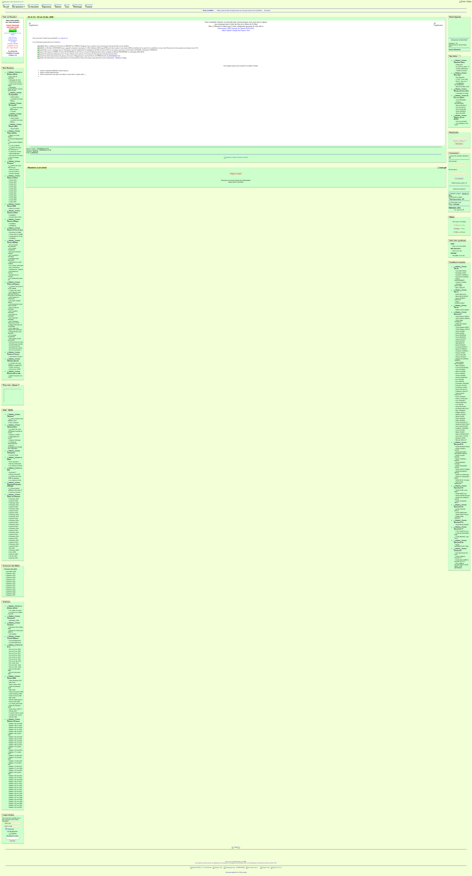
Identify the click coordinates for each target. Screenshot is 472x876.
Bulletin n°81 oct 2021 (15, 742)
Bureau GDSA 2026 (15, 463)
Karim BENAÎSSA (461, 335)
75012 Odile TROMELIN (458, 321)
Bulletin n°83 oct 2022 (15, 739)
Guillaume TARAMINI (462, 428)
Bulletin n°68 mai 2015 (15, 775)
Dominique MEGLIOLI (462, 408)
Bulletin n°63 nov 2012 (15, 785)
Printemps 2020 (14, 508)
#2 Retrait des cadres (15, 348)
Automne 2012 (13, 534)
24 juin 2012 (12, 192)
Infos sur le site (457, 251)
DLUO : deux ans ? (461, 81)
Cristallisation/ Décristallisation (459, 83)
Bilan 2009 (12, 690)
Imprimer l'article (242, 157)
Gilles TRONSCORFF (462, 434)
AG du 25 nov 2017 (15, 653)
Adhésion (10, 416)
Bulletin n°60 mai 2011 (15, 791)
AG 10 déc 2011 (14, 663)
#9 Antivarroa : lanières (16, 269)
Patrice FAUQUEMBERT (459, 279)
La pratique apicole (14, 73)
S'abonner (10, 829)
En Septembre (13, 94)
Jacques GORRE (461, 282)
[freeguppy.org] (229, 867)
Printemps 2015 (14, 524)
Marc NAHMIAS (460, 410)
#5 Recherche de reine (16, 342)
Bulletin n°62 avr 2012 (15, 787)
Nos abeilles (12, 634)
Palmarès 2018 (10, 577)
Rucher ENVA (11, 206)
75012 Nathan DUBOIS (463, 318)
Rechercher (459, 144)
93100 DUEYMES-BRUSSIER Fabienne (460, 452)
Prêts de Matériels (13, 478)
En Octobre (12, 105)
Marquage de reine (15, 80)
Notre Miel (457, 75)
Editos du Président (13, 496)
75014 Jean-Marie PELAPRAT (460, 324)
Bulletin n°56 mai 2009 (15, 799)
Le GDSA (14, 458)
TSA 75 (456, 292)
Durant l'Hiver (13, 126)
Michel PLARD (460, 416)
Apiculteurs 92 (458, 488)
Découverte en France (16, 155)
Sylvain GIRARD (461, 375)
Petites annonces (14, 367)
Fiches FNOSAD (12, 242)
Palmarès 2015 (10, 583)
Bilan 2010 (12, 682)
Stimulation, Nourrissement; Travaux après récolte (15, 89)
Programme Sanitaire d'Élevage (14, 485)
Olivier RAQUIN (460, 418)
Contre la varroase (15, 492)
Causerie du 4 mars (15, 151)
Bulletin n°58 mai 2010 (15, 795)
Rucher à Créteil (12, 212)
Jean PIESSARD (461, 100)
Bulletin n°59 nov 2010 (15, 793)
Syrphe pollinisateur (462, 68)
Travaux (12, 101)
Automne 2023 (13, 501)
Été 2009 (12, 548)
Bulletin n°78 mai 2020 (15, 750)
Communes (457, 550)
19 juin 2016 (12, 186)
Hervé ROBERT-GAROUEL (460, 298)
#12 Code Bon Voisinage (13, 318)
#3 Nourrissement (14, 346)
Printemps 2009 (14, 550)
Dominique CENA (461, 273)
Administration (12, 427)
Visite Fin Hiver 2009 (15, 695)
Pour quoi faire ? (14, 461)
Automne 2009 (13, 546)
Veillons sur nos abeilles (459, 118)
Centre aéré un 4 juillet (16, 234)
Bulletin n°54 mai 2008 (15, 803)
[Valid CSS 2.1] (276, 867)
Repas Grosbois (12, 178)
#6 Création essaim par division (14, 339)
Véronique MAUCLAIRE (458, 284)
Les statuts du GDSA (15, 465)
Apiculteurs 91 (458, 507)
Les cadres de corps (15, 610)
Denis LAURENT (461, 396)
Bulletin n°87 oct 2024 (15, 729)
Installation (12, 215)
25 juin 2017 (12, 184)
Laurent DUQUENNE (462, 367)
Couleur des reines (15, 290)
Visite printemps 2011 (15, 680)
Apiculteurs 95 (458, 542)
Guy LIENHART (460, 400)
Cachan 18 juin (13, 455)
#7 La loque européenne (12, 335)
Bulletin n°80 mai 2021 (15, 744)
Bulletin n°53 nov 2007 (15, 805)
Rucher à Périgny (12, 221)
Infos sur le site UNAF (459, 246)
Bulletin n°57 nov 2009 (15, 797)
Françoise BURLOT (462, 347)
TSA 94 (456, 268)
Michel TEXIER (460, 432)
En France (456, 221)
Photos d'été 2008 (14, 701)
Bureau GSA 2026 (14, 474)
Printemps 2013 (14, 532)
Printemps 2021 (14, 505)
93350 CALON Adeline (462, 310)
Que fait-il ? (12, 472)
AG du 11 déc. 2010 (15, 665)
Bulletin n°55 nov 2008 (15, 801)
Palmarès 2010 (10, 589)
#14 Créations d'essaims (13, 311)
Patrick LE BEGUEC (462, 398)
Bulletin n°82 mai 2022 (15, 741)
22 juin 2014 (12, 190)
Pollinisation (459, 64)
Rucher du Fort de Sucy (15, 230)
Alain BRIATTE (460, 343)
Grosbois (10, 163)
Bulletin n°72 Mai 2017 (15, 766)
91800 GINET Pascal (462, 514)
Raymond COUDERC (462, 277)
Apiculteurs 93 (458, 444)
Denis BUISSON (460, 345)
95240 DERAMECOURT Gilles (461, 545)
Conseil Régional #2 (15, 642)
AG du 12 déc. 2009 (15, 667)
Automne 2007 (13, 558)
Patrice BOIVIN (460, 341)
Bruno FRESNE (460, 373)
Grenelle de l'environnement (12, 442)
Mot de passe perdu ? (459, 183)
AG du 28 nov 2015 (15, 655)
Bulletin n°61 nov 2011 (15, 789)
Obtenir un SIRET (14, 434)
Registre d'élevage (14, 440)
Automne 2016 (13, 518)
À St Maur (463, 221)
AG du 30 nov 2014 (15, 657)
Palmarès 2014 (10, 585)
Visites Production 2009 (16, 692)
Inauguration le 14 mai (15, 236)
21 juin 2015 (12, 188)
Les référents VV (13, 149)
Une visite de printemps (12, 77)
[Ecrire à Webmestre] (455, 209)
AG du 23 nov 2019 (15, 649)
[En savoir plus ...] (252, 867)
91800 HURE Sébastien (459, 517)
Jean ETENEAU (460, 369)
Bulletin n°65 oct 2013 (15, 781)
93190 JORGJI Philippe (463, 469)
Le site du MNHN (14, 145)
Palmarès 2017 (10, 579)
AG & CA (14, 646)
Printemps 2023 (14, 503)
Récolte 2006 (13, 717)
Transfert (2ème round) (16, 713)
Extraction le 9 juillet (15, 232)
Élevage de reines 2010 (461, 91)
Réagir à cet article (236, 173)
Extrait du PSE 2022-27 (15, 490)
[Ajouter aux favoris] (458, 209)
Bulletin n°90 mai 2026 (15, 723)
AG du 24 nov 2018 (15, 651)
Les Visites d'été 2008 (15, 703)
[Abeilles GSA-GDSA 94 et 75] (12, 2)
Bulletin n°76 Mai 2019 (15, 755)
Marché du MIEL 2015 (462, 86)
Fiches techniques (13, 284)
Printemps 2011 (14, 540)
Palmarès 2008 (10, 593)
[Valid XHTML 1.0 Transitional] (201, 867)
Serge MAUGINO (461, 406)
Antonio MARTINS (461, 402)
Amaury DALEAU (461, 357)
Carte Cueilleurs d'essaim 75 (459, 557)
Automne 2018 (13, 512)
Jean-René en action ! (15, 356)
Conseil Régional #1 (15, 640)
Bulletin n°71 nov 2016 (15, 768)
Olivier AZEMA (460, 333)
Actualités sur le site (459, 255)
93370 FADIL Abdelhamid (458, 482)
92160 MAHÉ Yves (461, 493)
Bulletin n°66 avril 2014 (15, 779)
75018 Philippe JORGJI (463, 329)
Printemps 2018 (14, 514)
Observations (15, 97)
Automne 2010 (13, 542)
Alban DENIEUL (460, 365)
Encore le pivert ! (14, 171)
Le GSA (14, 469)
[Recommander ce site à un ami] (461, 209)
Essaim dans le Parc (15, 217)
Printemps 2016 (14, 520)
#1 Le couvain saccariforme (13, 245)
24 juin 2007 (12, 202)
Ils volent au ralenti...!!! (462, 66)
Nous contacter (14, 422)
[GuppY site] (217, 867)
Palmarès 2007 (10, 595)
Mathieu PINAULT (461, 414)
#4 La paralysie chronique (13, 255)
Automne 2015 (13, 522)
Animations (11, 453)
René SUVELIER (461, 109)
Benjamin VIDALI (461, 438)
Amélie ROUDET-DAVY (463, 424)
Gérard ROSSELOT (462, 422)
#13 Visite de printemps (12, 315)
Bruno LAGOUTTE (461, 389)
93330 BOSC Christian (462, 480)
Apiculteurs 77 (458, 529)
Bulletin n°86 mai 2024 (15, 731)
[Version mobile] (463, 209)
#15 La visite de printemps (13, 308)
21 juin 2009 (12, 198)
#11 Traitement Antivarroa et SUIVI (13, 322)
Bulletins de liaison (13, 721)
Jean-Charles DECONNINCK (459, 362)
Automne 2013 (13, 530)
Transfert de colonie (15, 82)
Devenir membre (459, 189)
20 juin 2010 (12, 196)
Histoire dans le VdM (13, 373)
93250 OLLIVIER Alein (462, 474)
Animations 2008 (14, 620)
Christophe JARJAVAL (462, 383)
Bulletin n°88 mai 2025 (15, 727)
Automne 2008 (13, 554)
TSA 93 (456, 307)
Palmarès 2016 (10, 581)
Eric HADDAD (460, 381)
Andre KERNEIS (461, 111)
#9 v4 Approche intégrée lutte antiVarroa (15, 329)
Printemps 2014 (14, 528)
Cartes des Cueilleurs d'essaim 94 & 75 (461, 560)
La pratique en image (462, 93)
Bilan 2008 (12, 697)
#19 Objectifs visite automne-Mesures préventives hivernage (14, 294)
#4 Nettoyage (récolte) (16, 344)
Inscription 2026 (11, 571)
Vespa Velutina (12, 133)
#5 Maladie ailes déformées (13, 259)
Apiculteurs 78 (458, 522)
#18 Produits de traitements (13, 298)
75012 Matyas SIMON (462, 316)
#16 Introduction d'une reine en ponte (15, 304)
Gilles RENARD (460, 420)
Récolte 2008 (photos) (15, 699)
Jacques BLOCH (461, 339)
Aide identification (14, 153)
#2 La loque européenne (12, 249)
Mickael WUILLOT (461, 440)
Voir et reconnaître (461, 121)
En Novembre (13, 116)
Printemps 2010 (14, 544)
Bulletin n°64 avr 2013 (15, 783)
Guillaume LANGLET (462, 391)
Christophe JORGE (461, 387)
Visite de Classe (14, 169)
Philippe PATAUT (460, 412)
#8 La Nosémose (14, 267)
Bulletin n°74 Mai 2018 (15, 761)
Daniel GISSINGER (461, 377)
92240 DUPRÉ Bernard (463, 495)
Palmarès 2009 (10, 591)
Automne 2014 (13, 526)
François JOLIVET (461, 385)
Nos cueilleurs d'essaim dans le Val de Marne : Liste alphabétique (461, 565)
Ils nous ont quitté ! (461, 96)
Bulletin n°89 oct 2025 (15, 725)
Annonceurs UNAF (15, 369)
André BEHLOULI (461, 294)
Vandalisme (12, 225)
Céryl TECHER (460, 430)
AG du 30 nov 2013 (15, 659)
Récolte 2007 (13, 711)
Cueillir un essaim (461, 70)
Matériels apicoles (13, 361)
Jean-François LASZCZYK (459, 393)
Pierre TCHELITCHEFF (459, 302)
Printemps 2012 (14, 536)
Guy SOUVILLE (460, 107)
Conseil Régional (12, 638)
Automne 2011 (13, 538)
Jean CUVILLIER (461, 355)
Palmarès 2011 (10, 587)
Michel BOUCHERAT (462, 296)
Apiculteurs (457, 314)
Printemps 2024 (14, 499)
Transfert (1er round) (15, 715)
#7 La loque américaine (16, 265)
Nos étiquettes (460, 77)
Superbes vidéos (459, 62)
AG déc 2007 (13, 556)
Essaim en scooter (13, 354)
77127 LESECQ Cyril (462, 531)
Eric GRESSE (460, 379)
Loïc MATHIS (460, 404)
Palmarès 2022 (10, 573)
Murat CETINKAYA (461, 349)
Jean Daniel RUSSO (462, 426)
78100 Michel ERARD (462, 524)
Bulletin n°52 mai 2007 (15, 807)
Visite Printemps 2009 (15, 694)
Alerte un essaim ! (14, 208)
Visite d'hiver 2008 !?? (15, 709)
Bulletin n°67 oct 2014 (15, 777)
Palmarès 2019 (10, 575)
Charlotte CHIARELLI (462, 275)
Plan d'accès (11, 167)
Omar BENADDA (461, 337)
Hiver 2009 (12, 552)
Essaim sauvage (14, 173)
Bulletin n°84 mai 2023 (15, 737)
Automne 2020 (13, 507)
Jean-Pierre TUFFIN (462, 436)
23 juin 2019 (12, 180)
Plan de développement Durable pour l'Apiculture (15, 447)
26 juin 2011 (12, 194)
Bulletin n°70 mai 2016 (15, 770)
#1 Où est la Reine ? (15, 350)
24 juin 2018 (12, 182)
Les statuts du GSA (15, 480)
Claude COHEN (460, 353)
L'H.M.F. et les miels (462, 79)
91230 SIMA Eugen (461, 512)
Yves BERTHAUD (461, 271)
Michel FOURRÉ (461, 371)
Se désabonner (12, 831)
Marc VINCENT (460, 287)
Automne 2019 (13, 510)
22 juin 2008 (12, 200)
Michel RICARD (460, 113)
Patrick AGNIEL (460, 331)
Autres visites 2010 (15, 684)
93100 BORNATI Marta (462, 446)
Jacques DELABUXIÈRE (459, 102)
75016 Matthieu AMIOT (462, 327)
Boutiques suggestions (15, 365)
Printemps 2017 (14, 516)
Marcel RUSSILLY (461, 105)
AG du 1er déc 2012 (15, 661)
